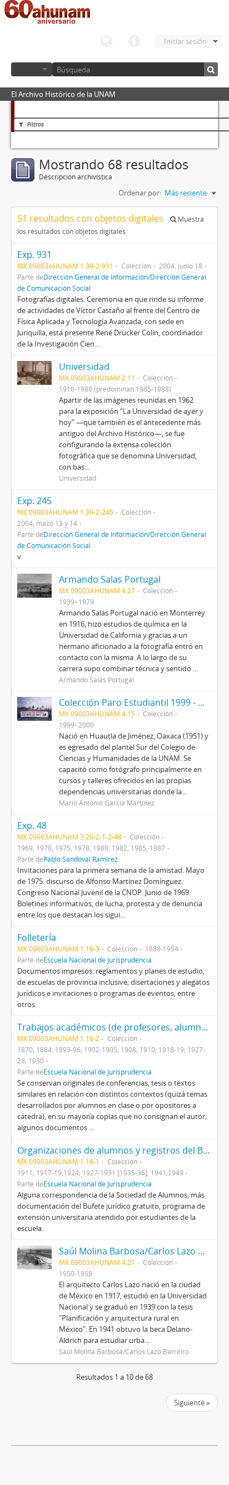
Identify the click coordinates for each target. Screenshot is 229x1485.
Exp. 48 (32, 825)
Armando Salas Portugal (110, 579)
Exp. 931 (34, 254)
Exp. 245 (34, 501)
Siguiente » (192, 1403)
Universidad (84, 366)
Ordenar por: (139, 193)
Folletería (36, 937)
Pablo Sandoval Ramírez (80, 858)
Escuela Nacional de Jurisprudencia (97, 959)
